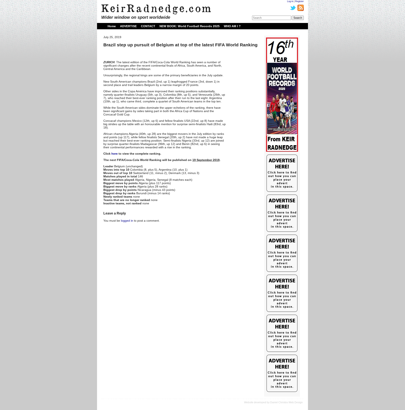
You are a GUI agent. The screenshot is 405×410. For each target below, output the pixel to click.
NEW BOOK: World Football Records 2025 (189, 26)
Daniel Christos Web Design (286, 402)
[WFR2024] (282, 95)
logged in (127, 220)
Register (299, 1)
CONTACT (148, 26)
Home (112, 26)
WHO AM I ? (232, 26)
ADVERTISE (128, 26)
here (114, 153)
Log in (290, 1)
